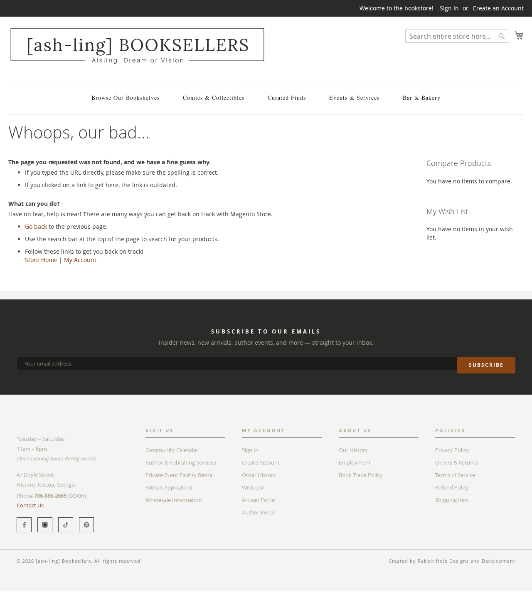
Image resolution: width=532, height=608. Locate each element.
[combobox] (457, 36)
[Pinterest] (86, 524)
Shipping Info (451, 500)
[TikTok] (65, 524)
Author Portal (259, 512)
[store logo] (137, 45)
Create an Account (498, 8)
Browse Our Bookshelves (125, 97)
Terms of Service (455, 475)
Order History (259, 475)
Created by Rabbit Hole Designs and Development (452, 561)
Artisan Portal (259, 500)
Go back (36, 226)
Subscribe (486, 364)
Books (16, 595)
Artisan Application (168, 487)
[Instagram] (44, 524)
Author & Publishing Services (180, 462)
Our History (353, 450)
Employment (355, 462)
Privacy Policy (452, 450)
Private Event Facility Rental (179, 475)
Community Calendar (171, 450)
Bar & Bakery (422, 97)
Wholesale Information (173, 500)
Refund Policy (452, 487)
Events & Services (354, 97)
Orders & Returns (456, 462)
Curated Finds (287, 97)
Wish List (253, 487)
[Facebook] (24, 524)
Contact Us (30, 505)
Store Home (41, 260)
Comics (41, 595)
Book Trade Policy (360, 475)
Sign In (449, 8)
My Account (80, 260)
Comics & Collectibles (213, 97)
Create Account (261, 462)
